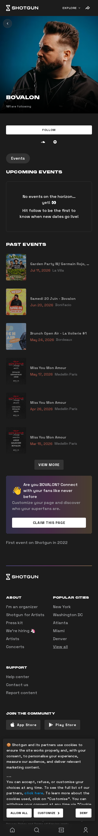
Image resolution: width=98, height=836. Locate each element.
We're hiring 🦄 (20, 630)
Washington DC (68, 614)
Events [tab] (18, 158)
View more (49, 464)
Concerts (15, 646)
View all (60, 646)
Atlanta (60, 622)
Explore (70, 8)
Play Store (66, 725)
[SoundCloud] (42, 141)
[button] (49, 129)
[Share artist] (87, 7)
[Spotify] (55, 141)
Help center (17, 676)
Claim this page (49, 522)
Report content (21, 692)
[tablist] (49, 158)
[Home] (22, 8)
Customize (46, 813)
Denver (60, 638)
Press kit (14, 622)
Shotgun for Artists (25, 614)
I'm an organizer (22, 606)
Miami (59, 630)
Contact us (17, 684)
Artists (12, 638)
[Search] (37, 830)
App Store (26, 725)
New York (62, 606)
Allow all (19, 813)
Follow (49, 130)
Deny (83, 813)
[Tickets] (61, 830)
